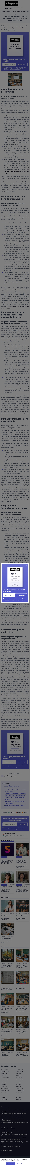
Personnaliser (20, 1163)
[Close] (26, 566)
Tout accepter (10, 1163)
